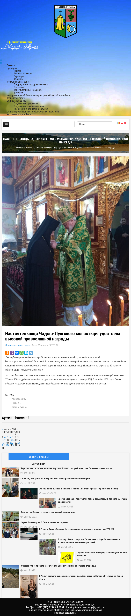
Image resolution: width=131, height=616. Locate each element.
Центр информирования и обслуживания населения (33, 111)
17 (3, 442)
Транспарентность (16, 98)
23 (18, 442)
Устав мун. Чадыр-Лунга (19, 114)
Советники (19, 87)
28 (13, 445)
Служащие (19, 76)
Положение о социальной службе (31, 109)
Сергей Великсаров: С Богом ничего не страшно (44, 522)
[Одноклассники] (7, 353)
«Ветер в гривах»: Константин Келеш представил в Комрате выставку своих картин (92, 500)
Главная (11, 65)
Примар (17, 70)
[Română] (119, 122)
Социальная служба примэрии (29, 106)
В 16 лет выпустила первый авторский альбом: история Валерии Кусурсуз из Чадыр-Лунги (81, 577)
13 (11, 440)
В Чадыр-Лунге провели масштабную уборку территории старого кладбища (58, 566)
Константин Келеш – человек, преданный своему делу (47, 512)
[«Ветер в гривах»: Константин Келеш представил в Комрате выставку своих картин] (47, 503)
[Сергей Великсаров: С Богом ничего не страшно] (10, 530)
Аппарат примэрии (23, 73)
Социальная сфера (16, 100)
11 (5, 440)
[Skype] (26, 353)
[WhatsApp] (21, 353)
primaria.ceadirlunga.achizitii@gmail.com (49, 610)
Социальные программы (26, 103)
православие (18, 399)
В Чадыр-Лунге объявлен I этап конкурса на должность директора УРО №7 (76, 529)
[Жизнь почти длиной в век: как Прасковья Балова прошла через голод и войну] (29, 493)
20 (11, 442)
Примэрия (12, 68)
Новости (30, 147)
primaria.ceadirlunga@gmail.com (89, 607)
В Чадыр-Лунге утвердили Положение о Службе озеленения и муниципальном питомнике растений (89, 541)
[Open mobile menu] (1, 60)
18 (5, 442)
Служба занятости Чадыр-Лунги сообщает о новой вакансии (102, 554)
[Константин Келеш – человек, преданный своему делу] (10, 516)
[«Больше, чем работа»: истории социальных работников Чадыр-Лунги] (10, 487)
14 (13, 440)
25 (5, 445)
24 (3, 445)
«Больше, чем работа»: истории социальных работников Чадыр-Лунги (55, 478)
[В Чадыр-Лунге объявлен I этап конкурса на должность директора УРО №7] (29, 534)
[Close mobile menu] (1, 62)
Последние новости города (18, 345)
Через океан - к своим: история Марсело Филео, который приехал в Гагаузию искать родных (66, 468)
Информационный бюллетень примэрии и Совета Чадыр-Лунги (38, 95)
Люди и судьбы (19, 407)
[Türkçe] (125, 122)
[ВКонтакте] (17, 353)
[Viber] (12, 353)
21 (13, 442)
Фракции (18, 92)
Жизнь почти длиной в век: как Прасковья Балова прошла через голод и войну (78, 488)
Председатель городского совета (31, 84)
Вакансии (18, 79)
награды (16, 403)
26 (8, 445)
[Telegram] (31, 353)
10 (3, 440)
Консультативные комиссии (28, 90)
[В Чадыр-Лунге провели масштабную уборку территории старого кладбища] (10, 576)
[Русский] (122, 122)
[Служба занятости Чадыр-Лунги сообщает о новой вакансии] (66, 557)
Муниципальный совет (18, 81)
